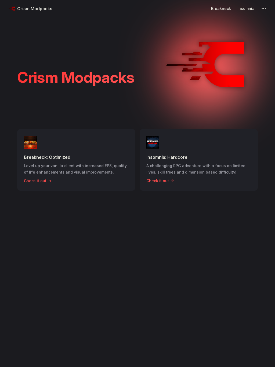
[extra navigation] (264, 8)
